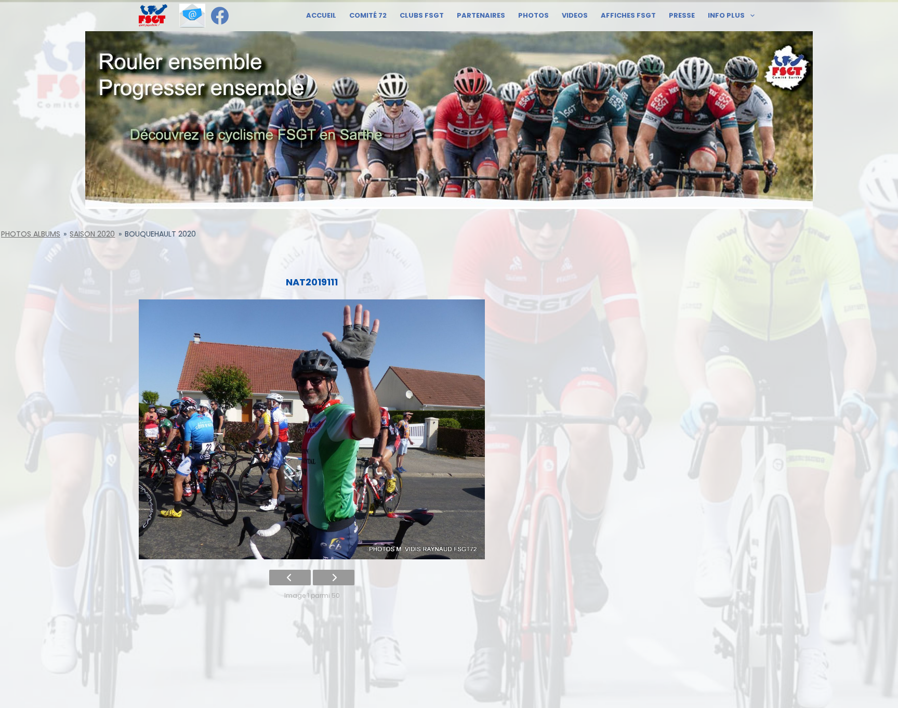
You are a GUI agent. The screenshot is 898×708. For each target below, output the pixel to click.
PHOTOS (533, 15)
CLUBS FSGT (422, 15)
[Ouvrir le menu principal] (153, 16)
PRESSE (682, 15)
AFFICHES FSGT (628, 15)
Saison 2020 (92, 234)
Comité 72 (368, 15)
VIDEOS (575, 15)
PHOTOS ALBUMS (30, 234)
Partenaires (481, 15)
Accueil (321, 15)
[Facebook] (220, 15)
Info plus (726, 15)
